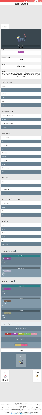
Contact (22, 413)
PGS (13, 413)
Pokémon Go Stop (20, 3)
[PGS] (24, 1)
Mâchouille (21, 298)
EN (29, 1)
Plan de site (29, 413)
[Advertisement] (21, 14)
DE (31, 1)
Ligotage (21, 311)
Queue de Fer (21, 268)
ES (34, 1)
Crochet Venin (21, 286)
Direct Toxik (21, 256)
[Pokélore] (27, 1)
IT (38, 1)
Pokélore (17, 413)
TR (40, 1)
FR (36, 1)
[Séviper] (21, 364)
